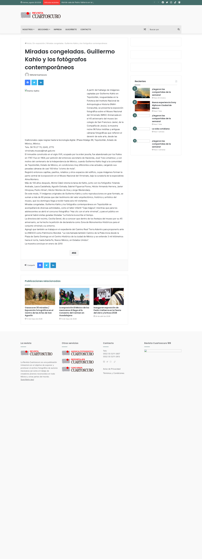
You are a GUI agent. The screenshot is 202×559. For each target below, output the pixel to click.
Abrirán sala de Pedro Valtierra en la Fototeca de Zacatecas (86, 2)
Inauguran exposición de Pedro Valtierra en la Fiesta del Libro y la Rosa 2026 (107, 310)
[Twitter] (108, 361)
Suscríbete (71, 29)
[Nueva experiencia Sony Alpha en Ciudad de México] (142, 106)
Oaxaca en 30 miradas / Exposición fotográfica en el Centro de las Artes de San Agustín (39, 311)
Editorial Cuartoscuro (38, 75)
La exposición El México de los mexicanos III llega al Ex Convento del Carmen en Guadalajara (74, 311)
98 (74, 253)
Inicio (29, 43)
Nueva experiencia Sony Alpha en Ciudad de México (164, 105)
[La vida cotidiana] (142, 132)
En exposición (39, 43)
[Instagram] (111, 361)
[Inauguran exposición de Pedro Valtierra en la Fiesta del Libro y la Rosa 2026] (109, 296)
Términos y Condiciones (113, 373)
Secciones (43, 29)
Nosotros (28, 29)
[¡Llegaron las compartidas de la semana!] (142, 93)
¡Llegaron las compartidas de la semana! (161, 92)
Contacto (86, 29)
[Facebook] (104, 361)
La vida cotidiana (161, 128)
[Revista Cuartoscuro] (44, 15)
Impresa (58, 29)
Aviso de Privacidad (111, 369)
